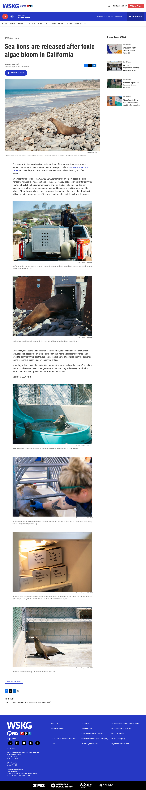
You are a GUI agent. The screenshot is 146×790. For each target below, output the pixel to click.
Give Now (136, 6)
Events (69, 24)
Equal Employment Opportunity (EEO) (94, 739)
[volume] (12, 16)
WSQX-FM (17, 773)
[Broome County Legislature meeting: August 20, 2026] (114, 66)
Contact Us (85, 723)
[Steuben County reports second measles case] (114, 49)
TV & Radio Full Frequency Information (125, 723)
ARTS (40, 24)
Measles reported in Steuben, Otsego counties (131, 85)
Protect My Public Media (89, 744)
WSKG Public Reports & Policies (92, 733)
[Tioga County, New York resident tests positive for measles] (114, 101)
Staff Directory (86, 728)
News (4, 24)
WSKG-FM (10, 773)
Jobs (53, 743)
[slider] (15, 16)
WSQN (16, 775)
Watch (21, 24)
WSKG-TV (22, 775)
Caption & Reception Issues (121, 728)
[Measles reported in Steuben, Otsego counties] (114, 83)
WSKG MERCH (80, 24)
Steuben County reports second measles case (129, 50)
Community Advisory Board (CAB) (63, 738)
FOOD (46, 24)
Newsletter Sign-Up (118, 739)
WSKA (28, 775)
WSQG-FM (24, 773)
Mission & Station (57, 728)
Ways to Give (57, 24)
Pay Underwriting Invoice (120, 744)
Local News (127, 44)
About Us (54, 723)
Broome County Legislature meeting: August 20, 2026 (131, 67)
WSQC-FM (10, 775)
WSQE (30, 773)
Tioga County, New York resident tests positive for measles (131, 102)
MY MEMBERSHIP (119, 6)
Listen (12, 24)
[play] (5, 16)
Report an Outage (117, 733)
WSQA (35, 773)
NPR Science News (12, 38)
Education (30, 24)
